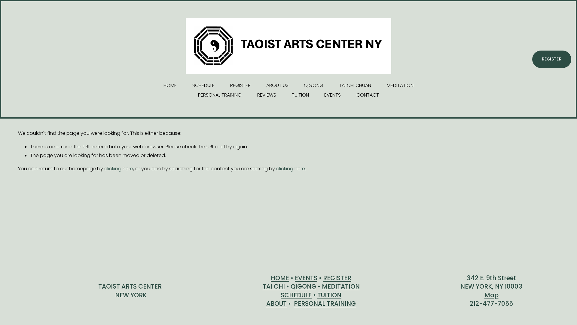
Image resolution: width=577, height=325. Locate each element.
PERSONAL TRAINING (220, 94)
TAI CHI (274, 286)
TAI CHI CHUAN (355, 85)
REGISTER (240, 85)
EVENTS (332, 94)
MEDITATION (400, 85)
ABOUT (276, 303)
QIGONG (313, 85)
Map (491, 295)
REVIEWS (266, 94)
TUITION (300, 94)
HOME (170, 85)
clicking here (118, 168)
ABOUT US (277, 85)
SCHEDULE (203, 85)
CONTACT (367, 94)
